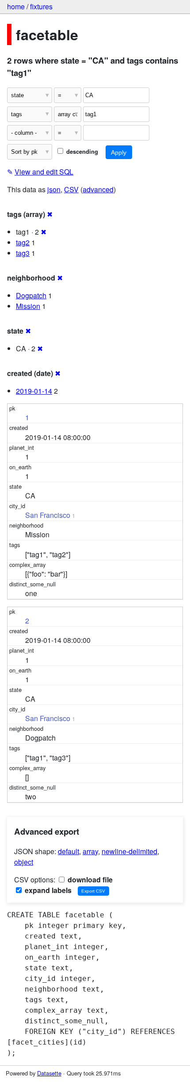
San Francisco (47, 515)
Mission (28, 306)
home (16, 6)
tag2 (23, 242)
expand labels (47, 890)
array (90, 851)
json (54, 189)
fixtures (41, 6)
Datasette (49, 1073)
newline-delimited (129, 851)
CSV (71, 189)
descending (81, 152)
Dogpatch (31, 295)
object (23, 862)
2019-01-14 (34, 391)
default (68, 851)
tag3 (23, 253)
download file (89, 879)
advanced (98, 189)
